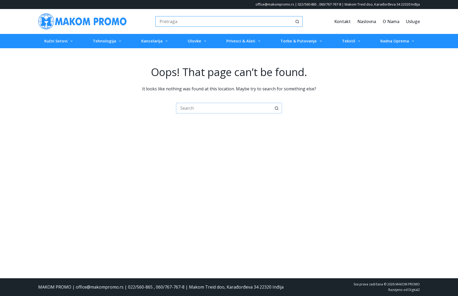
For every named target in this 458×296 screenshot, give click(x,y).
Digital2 (414, 290)
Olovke (194, 40)
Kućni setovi (56, 40)
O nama (391, 21)
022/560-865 (307, 4)
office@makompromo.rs (275, 4)
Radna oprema (394, 40)
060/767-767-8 (330, 4)
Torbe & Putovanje (298, 40)
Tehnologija (104, 40)
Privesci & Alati (240, 40)
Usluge (413, 21)
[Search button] (297, 21)
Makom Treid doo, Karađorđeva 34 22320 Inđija (382, 4)
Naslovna (366, 21)
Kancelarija (151, 40)
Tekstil (348, 40)
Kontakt (342, 21)
